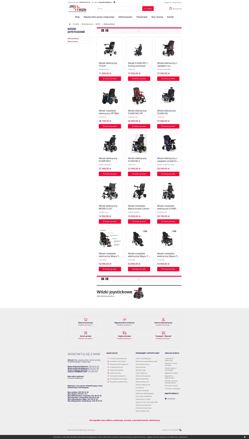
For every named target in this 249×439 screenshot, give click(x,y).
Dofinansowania (125, 17)
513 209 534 (92, 372)
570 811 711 (82, 394)
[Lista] (107, 30)
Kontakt (170, 17)
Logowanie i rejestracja (169, 359)
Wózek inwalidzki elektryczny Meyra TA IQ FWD (138, 255)
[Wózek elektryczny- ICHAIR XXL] (168, 96)
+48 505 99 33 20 (84, 2)
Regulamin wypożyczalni (169, 377)
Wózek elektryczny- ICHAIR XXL (166, 112)
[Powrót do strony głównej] (69, 24)
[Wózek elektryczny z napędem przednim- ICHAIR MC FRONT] (168, 143)
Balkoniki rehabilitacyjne (145, 393)
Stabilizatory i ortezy (143, 399)
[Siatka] (102, 30)
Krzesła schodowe (142, 390)
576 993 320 (94, 368)
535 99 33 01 (97, 401)
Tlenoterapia (141, 17)
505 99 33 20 (94, 366)
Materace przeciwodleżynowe (146, 361)
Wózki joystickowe (73, 38)
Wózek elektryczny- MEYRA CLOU (108, 207)
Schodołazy (140, 388)
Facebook (171, 399)
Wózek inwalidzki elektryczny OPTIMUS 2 (109, 112)
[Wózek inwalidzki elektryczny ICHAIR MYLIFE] (168, 191)
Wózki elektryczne (142, 382)
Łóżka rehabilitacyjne (143, 358)
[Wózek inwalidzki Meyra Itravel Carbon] (139, 191)
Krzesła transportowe (144, 408)
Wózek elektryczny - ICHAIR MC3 (108, 159)
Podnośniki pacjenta (143, 376)
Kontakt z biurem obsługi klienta (171, 382)
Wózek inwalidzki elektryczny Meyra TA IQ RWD (168, 255)
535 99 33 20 (93, 399)
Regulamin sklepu (171, 373)
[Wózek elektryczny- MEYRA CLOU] (110, 191)
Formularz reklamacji (172, 389)
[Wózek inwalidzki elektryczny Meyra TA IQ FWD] (139, 238)
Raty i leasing (157, 17)
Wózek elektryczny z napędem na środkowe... (167, 64)
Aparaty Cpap (141, 370)
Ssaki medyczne (141, 373)
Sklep (77, 17)
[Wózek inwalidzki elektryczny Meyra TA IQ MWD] (110, 238)
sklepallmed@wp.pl (105, 2)
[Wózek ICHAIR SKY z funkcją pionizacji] (139, 48)
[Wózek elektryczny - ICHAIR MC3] (110, 143)
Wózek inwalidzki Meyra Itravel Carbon (138, 207)
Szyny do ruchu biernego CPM (147, 402)
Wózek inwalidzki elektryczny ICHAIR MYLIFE (166, 207)
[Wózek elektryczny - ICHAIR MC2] (139, 143)
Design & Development (170, 430)
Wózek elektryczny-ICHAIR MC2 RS (137, 112)
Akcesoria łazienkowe (143, 405)
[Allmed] (77, 8)
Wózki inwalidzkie (142, 379)
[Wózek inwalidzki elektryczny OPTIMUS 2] (110, 96)
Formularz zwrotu (171, 386)
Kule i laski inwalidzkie (144, 396)
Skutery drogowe (73, 41)
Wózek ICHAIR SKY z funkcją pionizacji (138, 64)
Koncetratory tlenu (142, 364)
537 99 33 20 (93, 370)
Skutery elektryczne (143, 385)
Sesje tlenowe (141, 367)
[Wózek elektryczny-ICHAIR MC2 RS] (139, 96)
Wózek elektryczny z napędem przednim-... (168, 159)
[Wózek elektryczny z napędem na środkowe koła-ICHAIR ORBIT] (168, 48)
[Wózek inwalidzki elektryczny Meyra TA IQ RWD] (168, 238)
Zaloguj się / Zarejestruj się (172, 2)
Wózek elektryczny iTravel (108, 64)
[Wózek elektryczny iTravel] (110, 48)
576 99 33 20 (94, 397)
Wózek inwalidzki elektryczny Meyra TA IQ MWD (109, 255)
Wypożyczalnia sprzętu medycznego (99, 17)
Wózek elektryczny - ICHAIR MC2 (138, 159)
